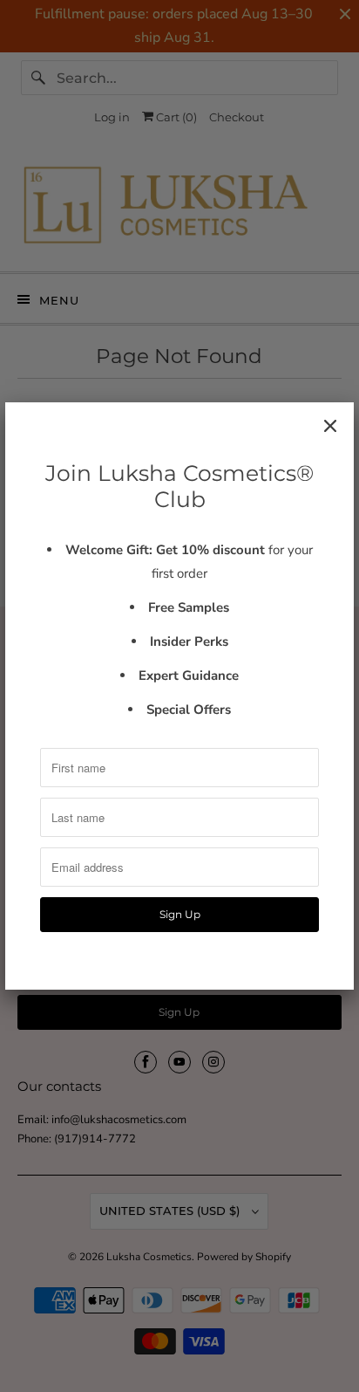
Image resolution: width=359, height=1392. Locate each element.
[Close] (330, 426)
